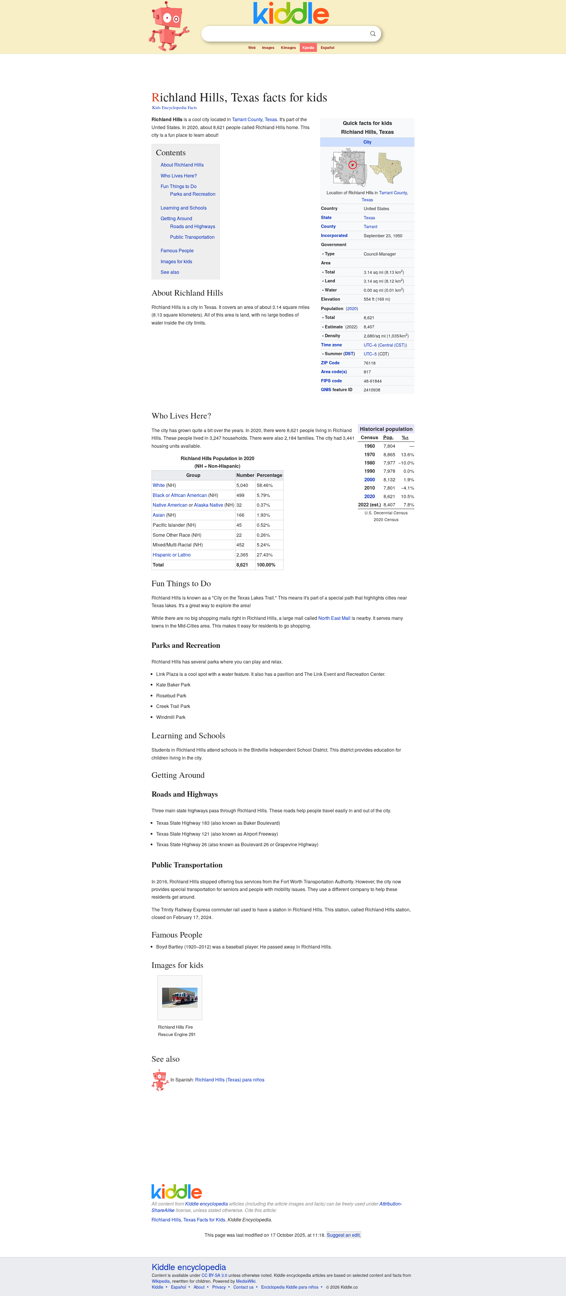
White (159, 485)
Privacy (219, 1287)
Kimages (288, 47)
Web (252, 47)
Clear (361, 34)
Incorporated (334, 235)
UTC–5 (370, 353)
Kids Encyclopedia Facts (174, 107)
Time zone (331, 345)
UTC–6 (370, 345)
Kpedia (308, 47)
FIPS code (331, 380)
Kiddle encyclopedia (206, 1203)
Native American (170, 504)
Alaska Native (208, 504)
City (367, 142)
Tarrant (370, 226)
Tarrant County (393, 192)
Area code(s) (334, 371)
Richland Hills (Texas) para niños (229, 1079)
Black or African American (180, 495)
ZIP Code (330, 362)
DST (349, 353)
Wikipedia (161, 1281)
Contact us (243, 1287)
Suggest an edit (343, 1234)
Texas (367, 199)
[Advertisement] (283, 70)
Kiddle (157, 1287)
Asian (159, 514)
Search (373, 33)
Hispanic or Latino (172, 554)
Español (327, 47)
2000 (369, 479)
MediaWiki (245, 1281)
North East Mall (334, 618)
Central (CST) (392, 345)
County (328, 226)
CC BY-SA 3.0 (214, 1275)
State (326, 217)
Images (268, 47)
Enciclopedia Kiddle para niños (289, 1287)
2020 (352, 308)
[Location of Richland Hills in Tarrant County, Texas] (367, 167)
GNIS (326, 389)
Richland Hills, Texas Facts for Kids (188, 1219)
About (199, 1287)
